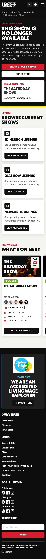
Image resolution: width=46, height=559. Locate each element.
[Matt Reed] (21, 302)
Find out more (23, 402)
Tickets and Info (21, 330)
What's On (15, 12)
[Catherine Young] (11, 302)
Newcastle (29, 12)
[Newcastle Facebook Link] (8, 511)
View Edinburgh (16, 155)
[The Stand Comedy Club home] (9, 4)
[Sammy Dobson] (16, 302)
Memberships (9, 461)
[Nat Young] (6, 302)
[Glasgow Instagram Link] (12, 502)
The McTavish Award (13, 470)
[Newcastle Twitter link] (3, 511)
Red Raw (6, 475)
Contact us (23, 74)
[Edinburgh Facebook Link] (8, 493)
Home (4, 12)
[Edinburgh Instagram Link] (12, 493)
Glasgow (6, 425)
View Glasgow (15, 191)
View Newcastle (17, 227)
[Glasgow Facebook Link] (8, 502)
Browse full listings (23, 66)
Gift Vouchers (9, 456)
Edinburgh (7, 420)
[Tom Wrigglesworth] (26, 302)
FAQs (4, 452)
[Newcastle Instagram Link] (12, 511)
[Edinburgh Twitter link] (3, 493)
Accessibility (8, 443)
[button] (41, 4)
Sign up (23, 535)
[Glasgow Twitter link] (3, 502)
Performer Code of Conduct (17, 466)
